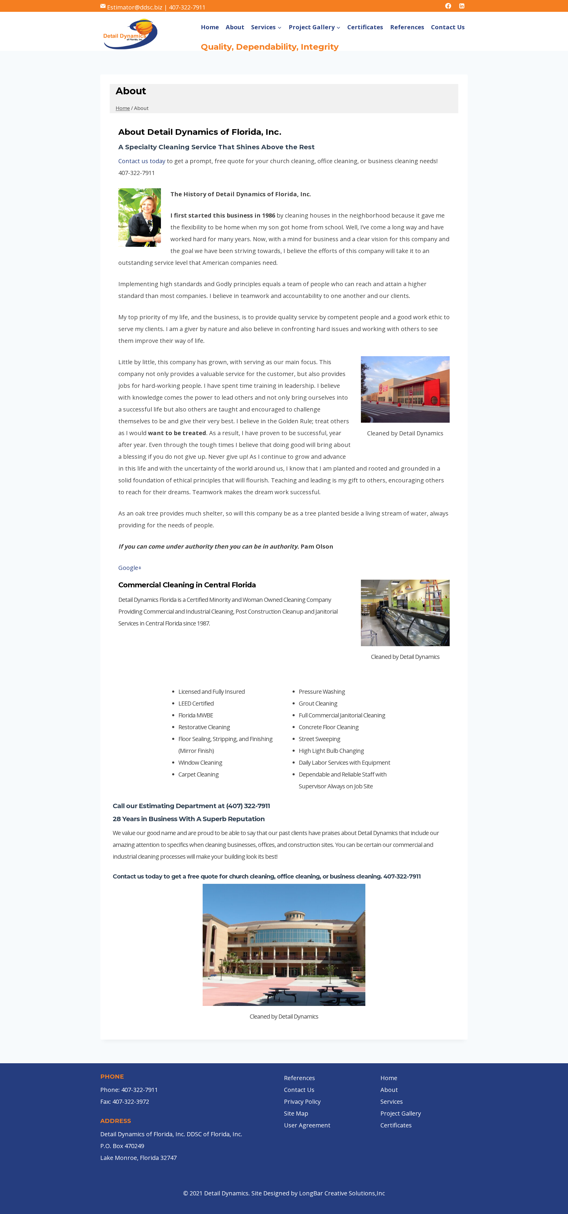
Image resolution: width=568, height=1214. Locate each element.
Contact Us (448, 27)
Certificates (365, 27)
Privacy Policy (302, 1102)
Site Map (296, 1113)
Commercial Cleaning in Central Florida (187, 585)
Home (210, 27)
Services (391, 1102)
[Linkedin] (462, 6)
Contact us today (141, 161)
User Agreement (307, 1125)
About (235, 27)
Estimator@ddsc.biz (134, 7)
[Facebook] (448, 6)
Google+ (129, 568)
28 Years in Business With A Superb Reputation (189, 819)
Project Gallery (400, 1113)
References (407, 27)
